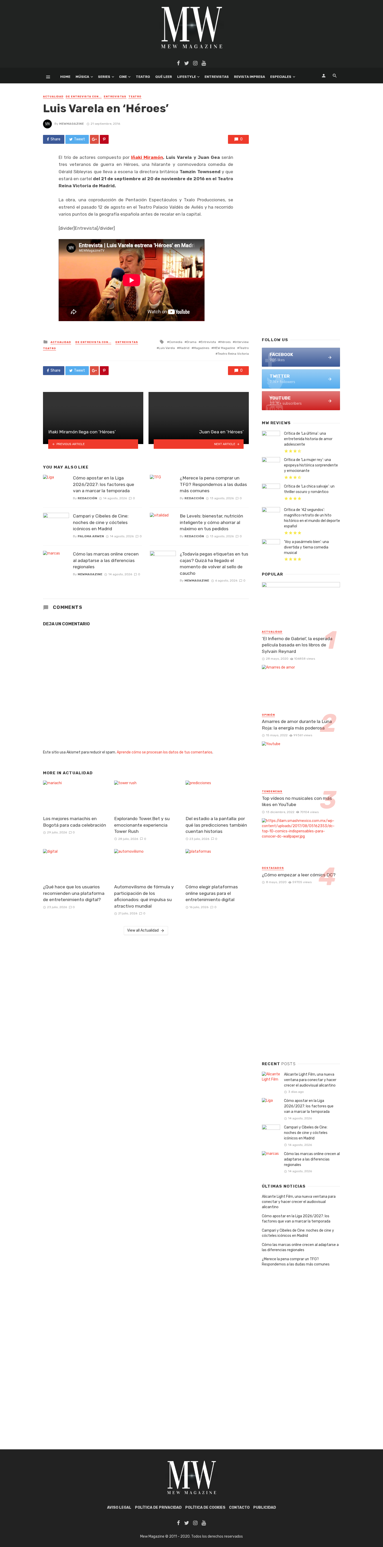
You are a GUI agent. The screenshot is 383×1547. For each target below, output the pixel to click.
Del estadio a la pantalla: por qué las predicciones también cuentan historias (216, 825)
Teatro (143, 77)
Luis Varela (167, 348)
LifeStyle (186, 77)
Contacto (239, 1507)
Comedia (175, 342)
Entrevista (208, 342)
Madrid (184, 348)
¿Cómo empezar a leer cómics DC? (299, 874)
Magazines (201, 348)
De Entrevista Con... (84, 96)
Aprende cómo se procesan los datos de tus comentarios (164, 752)
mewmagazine (71, 124)
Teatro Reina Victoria (233, 353)
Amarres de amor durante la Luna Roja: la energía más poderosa (297, 725)
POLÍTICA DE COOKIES (205, 1507)
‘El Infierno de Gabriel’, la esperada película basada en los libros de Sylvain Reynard (297, 645)
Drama (191, 342)
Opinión (268, 714)
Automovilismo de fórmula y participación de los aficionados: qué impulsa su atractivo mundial (144, 896)
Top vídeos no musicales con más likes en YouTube (297, 801)
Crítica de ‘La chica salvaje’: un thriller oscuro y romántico (309, 489)
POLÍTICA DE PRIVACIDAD (158, 1507)
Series (104, 77)
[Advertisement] (301, 249)
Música (82, 77)
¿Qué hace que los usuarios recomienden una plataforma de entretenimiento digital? (73, 893)
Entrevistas (217, 77)
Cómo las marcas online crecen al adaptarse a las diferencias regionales (106, 560)
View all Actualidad (143, 930)
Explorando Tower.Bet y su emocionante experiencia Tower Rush (142, 825)
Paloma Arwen (91, 536)
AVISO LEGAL (119, 1507)
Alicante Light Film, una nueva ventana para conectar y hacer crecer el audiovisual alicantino (310, 1080)
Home (65, 77)
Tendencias (272, 791)
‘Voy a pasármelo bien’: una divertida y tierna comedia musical (306, 547)
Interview (242, 342)
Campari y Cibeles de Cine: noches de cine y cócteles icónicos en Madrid (100, 522)
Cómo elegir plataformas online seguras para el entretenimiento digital (212, 893)
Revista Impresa (249, 77)
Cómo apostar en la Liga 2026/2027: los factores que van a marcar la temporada (103, 484)
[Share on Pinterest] (104, 139)
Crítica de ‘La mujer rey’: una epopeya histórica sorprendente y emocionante (311, 465)
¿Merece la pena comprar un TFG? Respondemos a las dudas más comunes (213, 484)
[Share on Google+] (94, 139)
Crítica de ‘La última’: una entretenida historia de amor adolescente (308, 439)
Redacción (87, 498)
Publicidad (264, 1507)
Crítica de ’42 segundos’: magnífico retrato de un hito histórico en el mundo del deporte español (312, 518)
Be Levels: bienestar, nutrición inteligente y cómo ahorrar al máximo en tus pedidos (211, 522)
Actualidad (53, 96)
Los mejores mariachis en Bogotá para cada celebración (74, 822)
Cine (123, 77)
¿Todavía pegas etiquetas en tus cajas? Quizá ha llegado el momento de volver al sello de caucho (214, 563)
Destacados (273, 868)
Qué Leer (163, 77)
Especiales (280, 77)
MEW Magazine (224, 348)
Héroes (225, 342)
